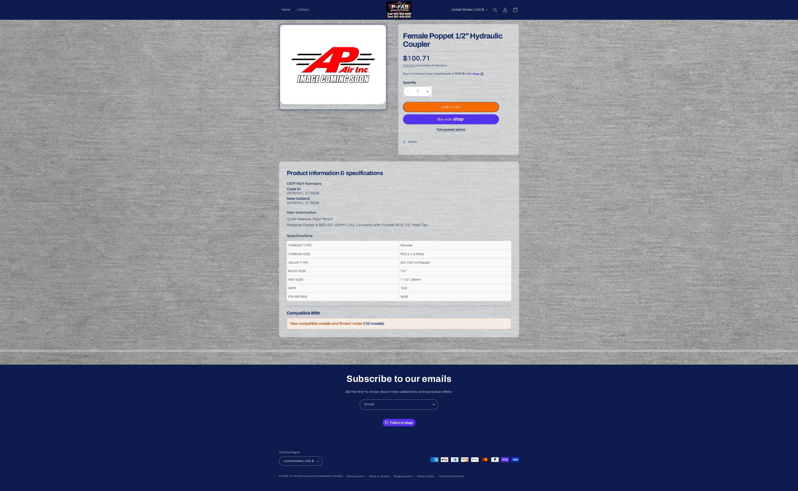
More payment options (451, 129)
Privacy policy (426, 476)
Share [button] (412, 141)
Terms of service (379, 476)
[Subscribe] (433, 405)
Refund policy (356, 476)
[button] (495, 10)
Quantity (409, 82)
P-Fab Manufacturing (303, 476)
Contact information (451, 476)
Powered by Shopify (330, 476)
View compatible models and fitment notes (337, 324)
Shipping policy (403, 476)
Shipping (409, 65)
